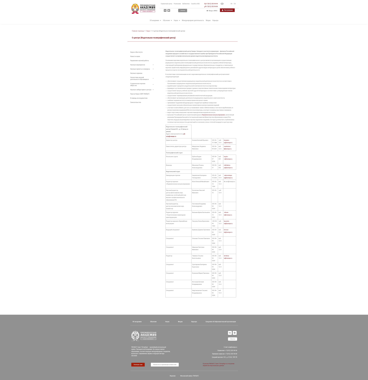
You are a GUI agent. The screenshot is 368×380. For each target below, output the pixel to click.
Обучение (153, 322)
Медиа (180, 322)
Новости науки (135, 56)
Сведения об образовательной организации (221, 322)
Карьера (194, 322)
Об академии (137, 322)
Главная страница (138, 31)
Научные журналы (136, 73)
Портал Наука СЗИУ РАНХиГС (139, 94)
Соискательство (135, 102)
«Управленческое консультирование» (213, 115)
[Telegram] (168, 10)
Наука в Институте (136, 52)
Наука (148, 31)
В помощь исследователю (138, 98)
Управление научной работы (139, 60)
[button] (182, 10)
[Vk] (165, 10)
